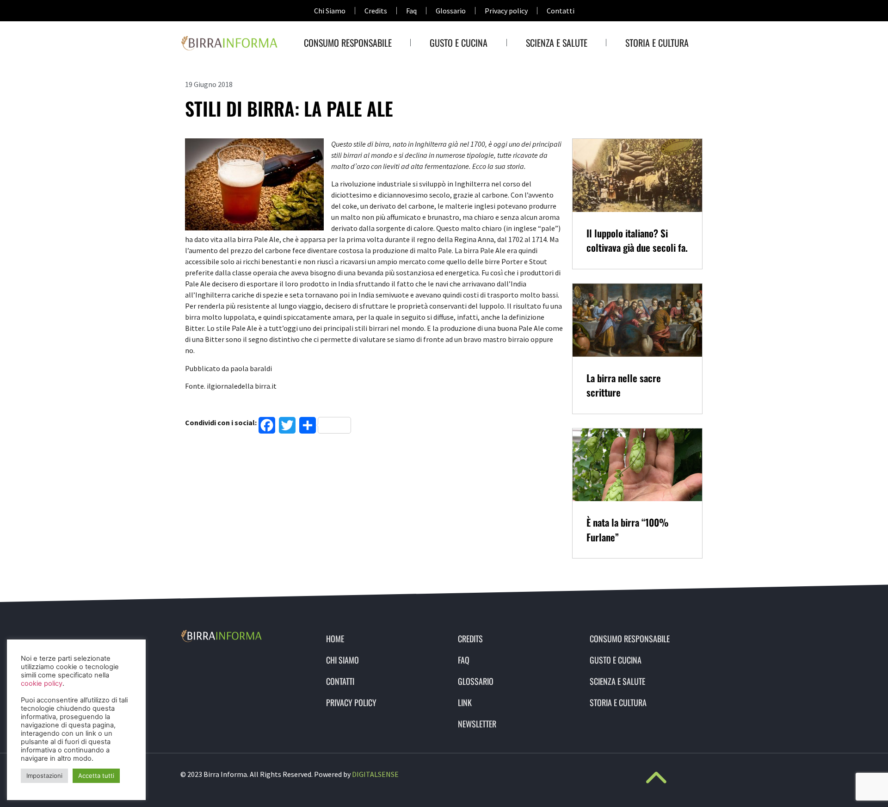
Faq (411, 10)
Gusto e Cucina (458, 43)
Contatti (560, 10)
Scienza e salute (556, 43)
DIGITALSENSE (375, 774)
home (335, 639)
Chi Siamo (329, 10)
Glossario (451, 10)
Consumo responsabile (348, 43)
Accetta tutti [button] (96, 775)
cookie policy (41, 683)
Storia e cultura (657, 43)
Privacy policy (506, 10)
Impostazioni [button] (44, 775)
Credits (375, 10)
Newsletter (477, 724)
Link (465, 702)
